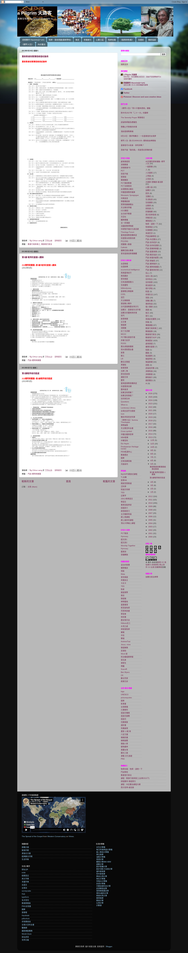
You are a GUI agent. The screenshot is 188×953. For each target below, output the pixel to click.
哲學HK (124, 480)
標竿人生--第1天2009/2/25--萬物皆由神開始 (138, 141)
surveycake (26, 891)
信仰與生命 (125, 399)
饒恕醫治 (149, 380)
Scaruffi (124, 669)
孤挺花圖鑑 (125, 716)
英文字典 (25, 879)
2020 (150, 414)
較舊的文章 (109, 481)
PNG (123, 759)
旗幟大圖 (25, 847)
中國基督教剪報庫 (128, 192)
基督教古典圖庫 (127, 291)
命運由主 (124, 580)
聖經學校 (149, 359)
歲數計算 (99, 864)
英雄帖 (123, 365)
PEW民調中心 (126, 452)
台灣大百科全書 (28, 925)
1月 (152, 492)
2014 (150, 434)
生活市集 (25, 859)
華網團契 (124, 180)
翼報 (122, 632)
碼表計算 (99, 900)
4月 (152, 482)
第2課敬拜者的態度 (30, 373)
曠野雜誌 (124, 568)
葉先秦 (123, 660)
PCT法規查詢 (126, 186)
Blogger (109, 946)
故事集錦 (124, 319)
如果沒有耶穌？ (127, 392)
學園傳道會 (125, 201)
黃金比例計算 (101, 876)
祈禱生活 (149, 295)
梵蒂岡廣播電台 (127, 204)
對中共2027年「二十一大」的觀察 (134, 113)
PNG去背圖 (26, 906)
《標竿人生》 (27, 44)
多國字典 (25, 882)
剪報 (147, 322)
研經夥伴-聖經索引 (128, 781)
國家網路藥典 (27, 931)
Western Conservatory (56, 836)
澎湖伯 (123, 651)
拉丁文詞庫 (125, 331)
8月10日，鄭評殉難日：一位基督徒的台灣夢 (138, 136)
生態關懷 (149, 203)
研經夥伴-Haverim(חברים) (33, 40)
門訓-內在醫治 (151, 239)
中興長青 (124, 198)
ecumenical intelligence (130, 270)
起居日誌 (124, 681)
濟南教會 (124, 165)
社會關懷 (149, 230)
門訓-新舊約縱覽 (152, 258)
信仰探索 (149, 282)
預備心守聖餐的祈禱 (129, 127)
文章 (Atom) (32, 487)
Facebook (128, 89)
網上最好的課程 (127, 520)
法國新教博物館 (127, 226)
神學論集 (124, 425)
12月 (152, 440)
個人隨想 (149, 307)
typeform (25, 897)
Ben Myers (125, 672)
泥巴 (122, 297)
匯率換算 (99, 898)
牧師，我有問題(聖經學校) (60, 40)
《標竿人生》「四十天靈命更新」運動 (135, 108)
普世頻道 (124, 279)
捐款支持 (124, 64)
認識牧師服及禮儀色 (129, 122)
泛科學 (123, 486)
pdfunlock (26, 919)
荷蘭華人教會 (126, 244)
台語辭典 (124, 267)
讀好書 (123, 725)
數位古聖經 (125, 362)
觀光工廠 (124, 753)
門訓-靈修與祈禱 (152, 270)
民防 (147, 193)
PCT (122, 171)
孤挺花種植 (125, 713)
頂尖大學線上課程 (128, 523)
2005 (150, 520)
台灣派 (24, 888)
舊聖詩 (123, 552)
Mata (123, 574)
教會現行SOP (151, 337)
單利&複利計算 (102, 893)
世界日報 (25, 940)
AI (146, 383)
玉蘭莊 (148, 196)
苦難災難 (149, 301)
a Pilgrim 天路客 (34, 13)
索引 (147, 316)
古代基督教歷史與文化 (130, 307)
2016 (150, 427)
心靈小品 (100, 40)
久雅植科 (124, 710)
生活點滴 (149, 199)
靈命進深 (124, 389)
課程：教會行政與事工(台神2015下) (135, 778)
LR (122, 359)
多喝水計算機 (101, 881)
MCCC (123, 334)
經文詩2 (124, 543)
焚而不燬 (124, 174)
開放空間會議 (126, 483)
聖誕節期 (149, 362)
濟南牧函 (149, 371)
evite (24, 873)
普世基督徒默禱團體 (129, 254)
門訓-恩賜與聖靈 (152, 249)
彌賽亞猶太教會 (127, 250)
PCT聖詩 (124, 533)
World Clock (26, 934)
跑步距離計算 (101, 867)
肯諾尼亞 (149, 233)
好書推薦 (149, 212)
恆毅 (122, 571)
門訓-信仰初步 (151, 242)
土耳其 (148, 179)
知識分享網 (125, 489)
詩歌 (147, 365)
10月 (152, 447)
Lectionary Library (128, 408)
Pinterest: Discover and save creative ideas (142, 97)
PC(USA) (124, 241)
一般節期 (149, 167)
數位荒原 (124, 678)
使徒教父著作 (126, 304)
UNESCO (124, 695)
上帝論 (148, 176)
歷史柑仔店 (125, 620)
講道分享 (124, 377)
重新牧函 (149, 304)
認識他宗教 (150, 368)
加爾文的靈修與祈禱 (129, 313)
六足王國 (124, 734)
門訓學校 (124, 772)
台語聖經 (124, 264)
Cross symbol (126, 431)
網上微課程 (125, 517)
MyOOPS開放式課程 (129, 474)
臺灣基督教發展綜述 (129, 235)
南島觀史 (124, 276)
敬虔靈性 (149, 356)
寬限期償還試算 (102, 891)
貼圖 (147, 350)
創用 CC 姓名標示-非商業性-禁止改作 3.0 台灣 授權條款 (156, 564)
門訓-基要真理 (151, 252)
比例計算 (99, 903)
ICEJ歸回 (124, 211)
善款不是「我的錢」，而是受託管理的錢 (136, 150)
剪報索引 (87, 40)
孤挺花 (123, 719)
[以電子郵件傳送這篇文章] (71, 240)
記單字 (123, 496)
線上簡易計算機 (102, 852)
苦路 (147, 298)
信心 (147, 273)
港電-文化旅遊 (126, 756)
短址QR (25, 869)
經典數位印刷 (27, 856)
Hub (23, 894)
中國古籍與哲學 (127, 434)
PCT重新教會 (126, 183)
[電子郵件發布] (66, 241)
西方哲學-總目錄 (127, 787)
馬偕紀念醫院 (151, 319)
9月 (152, 450)
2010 (150, 503)
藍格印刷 (25, 850)
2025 (150, 397)
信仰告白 (149, 279)
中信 (122, 635)
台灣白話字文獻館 (128, 411)
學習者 (123, 614)
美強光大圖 (26, 853)
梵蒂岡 (123, 177)
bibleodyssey (126, 288)
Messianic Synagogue (130, 195)
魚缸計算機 (100, 879)
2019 (150, 417)
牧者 (122, 589)
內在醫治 (41, 44)
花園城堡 (124, 722)
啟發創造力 (125, 511)
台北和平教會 (126, 214)
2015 (150, 431)
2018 (150, 421)
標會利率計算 (101, 896)
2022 (150, 407)
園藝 (147, 353)
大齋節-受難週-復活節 (154, 182)
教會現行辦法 (46, 244)
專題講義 (149, 325)
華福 (122, 638)
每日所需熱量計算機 (104, 850)
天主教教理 (125, 300)
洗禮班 (141, 40)
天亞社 (123, 217)
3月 (152, 485)
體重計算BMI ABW (103, 862)
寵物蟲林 (124, 747)
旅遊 (147, 310)
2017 (150, 424)
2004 (150, 523)
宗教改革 (149, 218)
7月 (152, 457)
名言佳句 (25, 900)
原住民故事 (125, 374)
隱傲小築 (124, 744)
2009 (150, 506)
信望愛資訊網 (126, 386)
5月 (152, 464)
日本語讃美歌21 (127, 282)
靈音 (122, 380)
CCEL (123, 294)
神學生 (123, 663)
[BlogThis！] (73, 240)
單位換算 (99, 854)
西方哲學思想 (151, 215)
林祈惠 (123, 617)
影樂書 (123, 704)
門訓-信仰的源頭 (152, 245)
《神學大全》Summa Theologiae (129, 421)
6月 (152, 461)
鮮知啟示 (149, 377)
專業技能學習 (126, 505)
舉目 (122, 595)
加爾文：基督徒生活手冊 (131, 310)
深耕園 (123, 328)
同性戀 (148, 209)
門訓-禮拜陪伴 (151, 264)
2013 (150, 437)
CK (122, 675)
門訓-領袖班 (150, 261)
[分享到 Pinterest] (80, 240)
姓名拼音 (25, 937)
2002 (150, 530)
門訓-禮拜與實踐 (34, 360)
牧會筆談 (149, 227)
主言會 (123, 322)
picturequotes (126, 698)
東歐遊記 (149, 221)
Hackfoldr (25, 915)
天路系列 (124, 464)
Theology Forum (127, 232)
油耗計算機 (100, 857)
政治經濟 (149, 285)
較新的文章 (28, 481)
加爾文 (148, 190)
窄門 (122, 316)
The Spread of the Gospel (32, 836)
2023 (150, 404)
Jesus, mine (126, 645)
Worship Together (128, 546)
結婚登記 (25, 876)
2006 (150, 517)
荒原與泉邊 (125, 611)
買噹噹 (24, 912)
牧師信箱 (112, 40)
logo (122, 691)
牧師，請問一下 (152, 224)
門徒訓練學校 (151, 236)
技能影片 (124, 508)
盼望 (147, 291)
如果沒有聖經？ (127, 396)
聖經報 (123, 599)
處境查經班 (125, 162)
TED (122, 493)
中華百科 (124, 441)
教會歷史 (124, 455)
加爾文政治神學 (152, 577)
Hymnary (124, 536)
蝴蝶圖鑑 (124, 741)
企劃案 (148, 206)
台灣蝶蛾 (124, 707)
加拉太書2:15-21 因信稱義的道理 (136, 85)
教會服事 (149, 331)
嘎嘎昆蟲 (124, 737)
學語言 (123, 502)
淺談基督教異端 (127, 131)
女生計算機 (100, 847)
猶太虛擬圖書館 (127, 346)
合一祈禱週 (125, 223)
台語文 (24, 885)
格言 (77, 40)
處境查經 (149, 344)
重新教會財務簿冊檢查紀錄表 (35, 56)
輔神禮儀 (124, 220)
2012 (150, 496)
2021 (150, 410)
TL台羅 (124, 477)
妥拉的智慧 (125, 565)
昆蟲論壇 (124, 728)
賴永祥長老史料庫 (128, 417)
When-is (124, 405)
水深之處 (124, 626)
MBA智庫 (124, 437)
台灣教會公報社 (127, 189)
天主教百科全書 (127, 428)
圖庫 (122, 458)
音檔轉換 (124, 555)
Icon (122, 414)
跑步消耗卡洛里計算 (104, 869)
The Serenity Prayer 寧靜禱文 (133, 118)
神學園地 (124, 602)
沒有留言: (58, 241)
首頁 (68, 481)
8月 (152, 454)
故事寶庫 (124, 368)
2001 (150, 533)
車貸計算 (99, 859)
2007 (150, 513)
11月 (152, 444)
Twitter (126, 93)
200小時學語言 (127, 499)
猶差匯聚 (124, 592)
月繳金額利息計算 (103, 886)
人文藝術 (149, 173)
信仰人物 (149, 276)
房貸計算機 (100, 884)
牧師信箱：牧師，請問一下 (131, 769)
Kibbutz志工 (125, 623)
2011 (150, 500)
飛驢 (122, 666)
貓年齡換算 (100, 871)
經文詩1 (124, 539)
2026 (150, 393)
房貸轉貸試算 (101, 888)
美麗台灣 (124, 750)
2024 (150, 400)
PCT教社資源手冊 (128, 337)
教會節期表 (26, 903)
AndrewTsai (125, 641)
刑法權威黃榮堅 (127, 657)
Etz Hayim (125, 444)
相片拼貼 (149, 288)
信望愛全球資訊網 (128, 238)
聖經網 (123, 325)
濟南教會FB (125, 168)
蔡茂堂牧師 (125, 608)
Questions (125, 402)
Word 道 (124, 654)
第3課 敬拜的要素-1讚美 (33, 257)
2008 (150, 510)
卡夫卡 (123, 583)
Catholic (124, 247)
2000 (150, 537)
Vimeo (71, 836)
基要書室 (124, 605)
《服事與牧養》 (127, 40)
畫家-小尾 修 (126, 731)
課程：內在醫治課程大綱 (131, 784)
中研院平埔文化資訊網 (130, 229)
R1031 (123, 343)
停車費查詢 (26, 922)
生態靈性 (124, 285)
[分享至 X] (75, 240)
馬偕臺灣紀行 (126, 273)
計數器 (99, 905)
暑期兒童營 (150, 347)
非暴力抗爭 (125, 340)
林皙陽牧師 (125, 629)
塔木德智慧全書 (127, 350)
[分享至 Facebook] (78, 240)
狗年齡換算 (100, 874)
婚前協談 (152, 40)
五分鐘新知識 (126, 514)
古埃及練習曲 (126, 461)
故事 (122, 353)
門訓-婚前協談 (151, 255)
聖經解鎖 (124, 648)
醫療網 (24, 928)
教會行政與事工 (34, 244)
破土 (122, 356)
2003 (150, 527)
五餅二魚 (124, 371)
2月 (152, 489)
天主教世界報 (126, 208)
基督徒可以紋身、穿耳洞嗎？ (132, 145)
